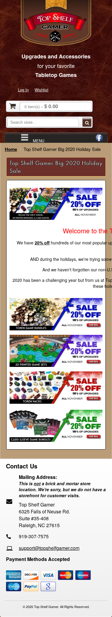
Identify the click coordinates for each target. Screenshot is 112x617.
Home (11, 149)
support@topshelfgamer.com (49, 548)
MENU (38, 140)
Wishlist (41, 90)
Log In (23, 90)
